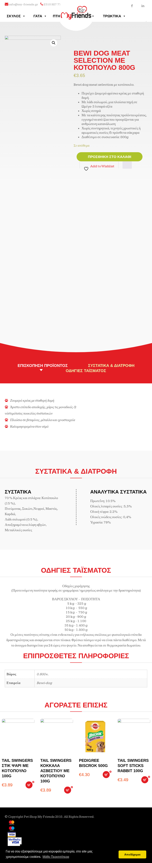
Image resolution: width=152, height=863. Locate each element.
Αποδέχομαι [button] (132, 854)
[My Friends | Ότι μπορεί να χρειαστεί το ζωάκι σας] (76, 9)
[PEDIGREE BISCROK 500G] (95, 737)
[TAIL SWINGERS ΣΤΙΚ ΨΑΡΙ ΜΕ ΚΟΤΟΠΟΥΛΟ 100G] (18, 737)
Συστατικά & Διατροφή (111, 365)
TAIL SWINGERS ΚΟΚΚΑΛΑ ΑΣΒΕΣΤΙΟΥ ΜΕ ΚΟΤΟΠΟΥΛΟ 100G (55, 770)
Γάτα (37, 16)
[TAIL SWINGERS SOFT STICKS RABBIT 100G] (134, 737)
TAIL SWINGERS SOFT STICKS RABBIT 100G (133, 765)
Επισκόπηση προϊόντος (43, 365)
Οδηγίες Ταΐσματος (86, 370)
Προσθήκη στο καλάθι (109, 157)
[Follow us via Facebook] (131, 5)
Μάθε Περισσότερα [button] (56, 856)
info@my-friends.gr (23, 4)
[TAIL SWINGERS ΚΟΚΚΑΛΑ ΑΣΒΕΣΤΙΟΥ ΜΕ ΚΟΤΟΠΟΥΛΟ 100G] (56, 737)
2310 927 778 (53, 4)
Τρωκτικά (112, 16)
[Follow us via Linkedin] (142, 5)
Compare (127, 165)
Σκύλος (14, 16)
